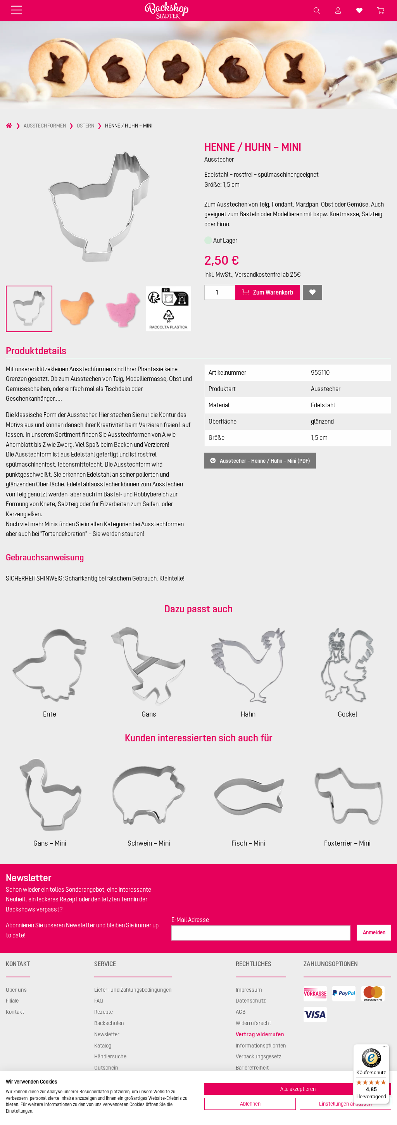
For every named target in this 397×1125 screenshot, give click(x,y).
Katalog (102, 1045)
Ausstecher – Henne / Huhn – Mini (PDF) (264, 460)
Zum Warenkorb (272, 292)
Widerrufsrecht (253, 1023)
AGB (240, 1012)
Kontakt (15, 1012)
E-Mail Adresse (190, 919)
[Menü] (384, 1048)
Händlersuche (110, 1056)
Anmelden (374, 932)
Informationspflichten (261, 1045)
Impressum (249, 990)
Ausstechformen (45, 125)
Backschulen (109, 1023)
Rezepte (103, 1012)
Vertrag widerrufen (260, 1034)
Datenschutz (251, 1001)
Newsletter (106, 1034)
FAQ (98, 1001)
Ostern (85, 125)
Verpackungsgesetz (258, 1056)
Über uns (16, 990)
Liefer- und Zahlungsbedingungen (133, 990)
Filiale (12, 1001)
